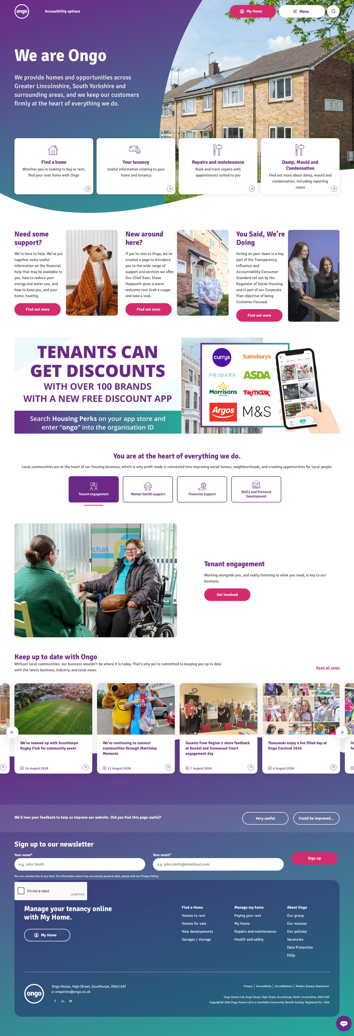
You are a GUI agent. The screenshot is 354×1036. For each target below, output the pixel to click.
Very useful (265, 818)
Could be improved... (316, 818)
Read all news (328, 667)
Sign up (314, 858)
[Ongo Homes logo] (21, 11)
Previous (12, 732)
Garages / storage (196, 939)
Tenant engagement (94, 494)
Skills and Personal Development (256, 494)
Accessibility (263, 986)
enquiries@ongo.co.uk (73, 992)
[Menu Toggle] (295, 10)
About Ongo (297, 907)
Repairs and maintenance (255, 931)
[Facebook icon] (55, 1001)
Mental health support (148, 494)
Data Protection (300, 947)
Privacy (248, 986)
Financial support (202, 494)
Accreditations (283, 986)
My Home (242, 923)
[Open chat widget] (344, 1023)
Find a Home (192, 907)
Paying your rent (247, 915)
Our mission (297, 923)
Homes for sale (194, 923)
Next (341, 732)
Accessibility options (62, 11)
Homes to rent (193, 915)
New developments (197, 931)
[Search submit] (333, 11)
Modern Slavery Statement (312, 986)
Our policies (297, 931)
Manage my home (249, 907)
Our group (295, 915)
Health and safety (248, 939)
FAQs (291, 955)
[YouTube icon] (70, 1001)
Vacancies (295, 939)
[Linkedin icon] (62, 1001)
